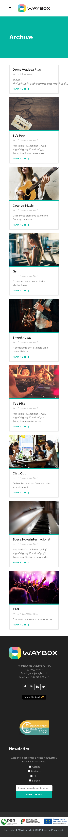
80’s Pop (19, 135)
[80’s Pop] (34, 113)
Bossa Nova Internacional (31, 539)
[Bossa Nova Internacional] (34, 517)
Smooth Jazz (22, 337)
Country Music (23, 205)
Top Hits (19, 403)
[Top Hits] (34, 381)
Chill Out (19, 473)
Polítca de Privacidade (51, 830)
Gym (16, 271)
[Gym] (34, 249)
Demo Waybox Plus (27, 69)
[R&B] (34, 587)
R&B (16, 609)
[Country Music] (34, 183)
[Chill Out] (34, 451)
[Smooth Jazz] (34, 315)
